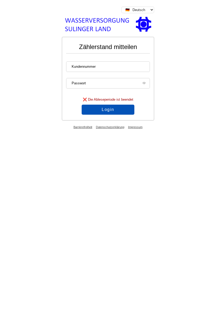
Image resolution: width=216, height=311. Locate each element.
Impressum (135, 127)
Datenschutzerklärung (110, 127)
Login (108, 109)
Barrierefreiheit (82, 127)
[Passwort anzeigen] (144, 84)
